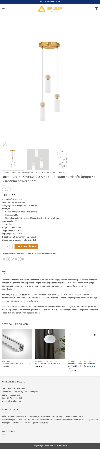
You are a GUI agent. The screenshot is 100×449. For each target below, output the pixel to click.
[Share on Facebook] (8, 259)
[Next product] (4, 189)
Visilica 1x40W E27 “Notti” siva (47, 364)
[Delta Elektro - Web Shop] (50, 9)
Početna (5, 173)
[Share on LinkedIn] (22, 259)
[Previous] (7, 83)
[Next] (93, 83)
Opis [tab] (3, 274)
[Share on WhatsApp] (4, 259)
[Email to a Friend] (17, 259)
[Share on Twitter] (13, 259)
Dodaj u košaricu (26, 246)
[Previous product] (9, 189)
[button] (3, 9)
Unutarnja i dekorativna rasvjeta (27, 173)
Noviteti (13, 254)
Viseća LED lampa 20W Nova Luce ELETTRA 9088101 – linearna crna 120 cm (81, 366)
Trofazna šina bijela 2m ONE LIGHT (16, 364)
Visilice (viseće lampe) (55, 173)
